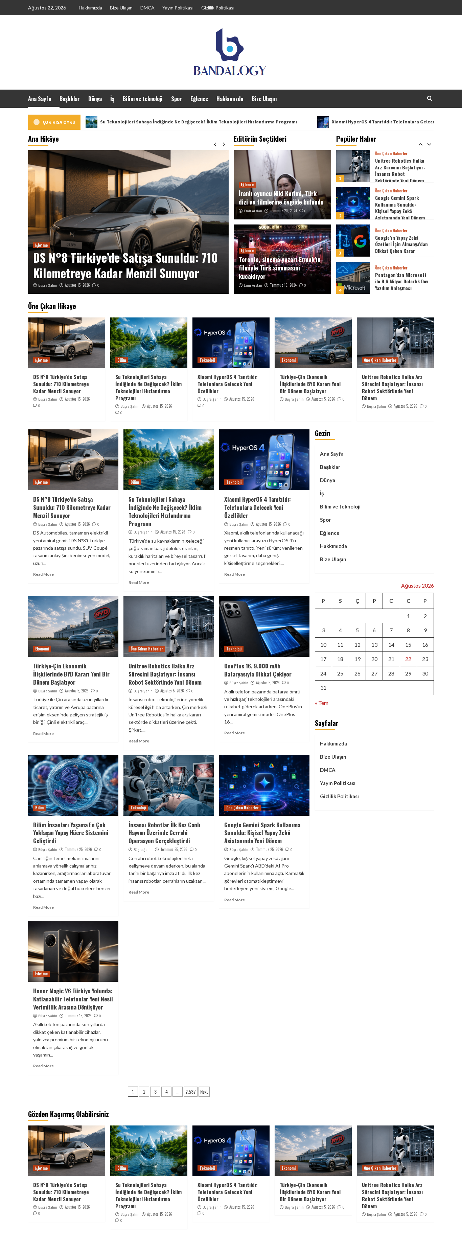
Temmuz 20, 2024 (283, 210)
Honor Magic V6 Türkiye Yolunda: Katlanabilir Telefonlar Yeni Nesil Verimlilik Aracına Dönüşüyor (73, 999)
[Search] (429, 98)
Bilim (121, 360)
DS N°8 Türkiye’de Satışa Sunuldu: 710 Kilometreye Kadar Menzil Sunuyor (125, 265)
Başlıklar (70, 99)
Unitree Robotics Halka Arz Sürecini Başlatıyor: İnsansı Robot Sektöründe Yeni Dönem (392, 387)
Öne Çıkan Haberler (391, 154)
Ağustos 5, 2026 (323, 399)
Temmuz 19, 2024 (283, 285)
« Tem (321, 702)
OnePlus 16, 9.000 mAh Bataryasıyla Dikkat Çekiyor (258, 670)
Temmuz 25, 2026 (78, 849)
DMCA (147, 7)
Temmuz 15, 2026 (78, 1015)
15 (408, 644)
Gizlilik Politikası (217, 7)
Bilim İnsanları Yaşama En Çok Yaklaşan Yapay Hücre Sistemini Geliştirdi (71, 833)
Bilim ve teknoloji (143, 99)
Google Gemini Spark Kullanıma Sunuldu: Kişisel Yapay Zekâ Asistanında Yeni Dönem (400, 170)
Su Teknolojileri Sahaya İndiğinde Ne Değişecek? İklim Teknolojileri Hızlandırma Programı (128, 122)
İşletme (41, 245)
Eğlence (199, 99)
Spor (176, 99)
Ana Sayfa (39, 99)
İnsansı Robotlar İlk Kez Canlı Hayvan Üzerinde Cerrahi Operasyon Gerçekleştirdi (165, 833)
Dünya (95, 99)
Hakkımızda (90, 7)
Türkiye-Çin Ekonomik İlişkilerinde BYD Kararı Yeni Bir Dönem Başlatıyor (310, 384)
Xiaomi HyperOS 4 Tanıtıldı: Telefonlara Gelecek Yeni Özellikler (330, 122)
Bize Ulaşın (121, 7)
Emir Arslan (253, 211)
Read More (43, 574)
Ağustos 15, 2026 (77, 285)
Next (204, 1091)
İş (112, 99)
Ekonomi (289, 360)
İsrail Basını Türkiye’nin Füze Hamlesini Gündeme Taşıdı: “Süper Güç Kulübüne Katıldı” (401, 281)
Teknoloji (207, 360)
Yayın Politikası (177, 7)
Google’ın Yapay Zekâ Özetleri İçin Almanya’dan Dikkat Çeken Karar (401, 207)
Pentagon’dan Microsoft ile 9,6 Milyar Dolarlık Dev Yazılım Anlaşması (401, 244)
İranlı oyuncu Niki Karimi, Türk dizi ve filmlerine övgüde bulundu (281, 197)
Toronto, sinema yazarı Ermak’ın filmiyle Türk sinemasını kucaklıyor (280, 268)
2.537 (190, 1091)
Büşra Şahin (47, 285)
